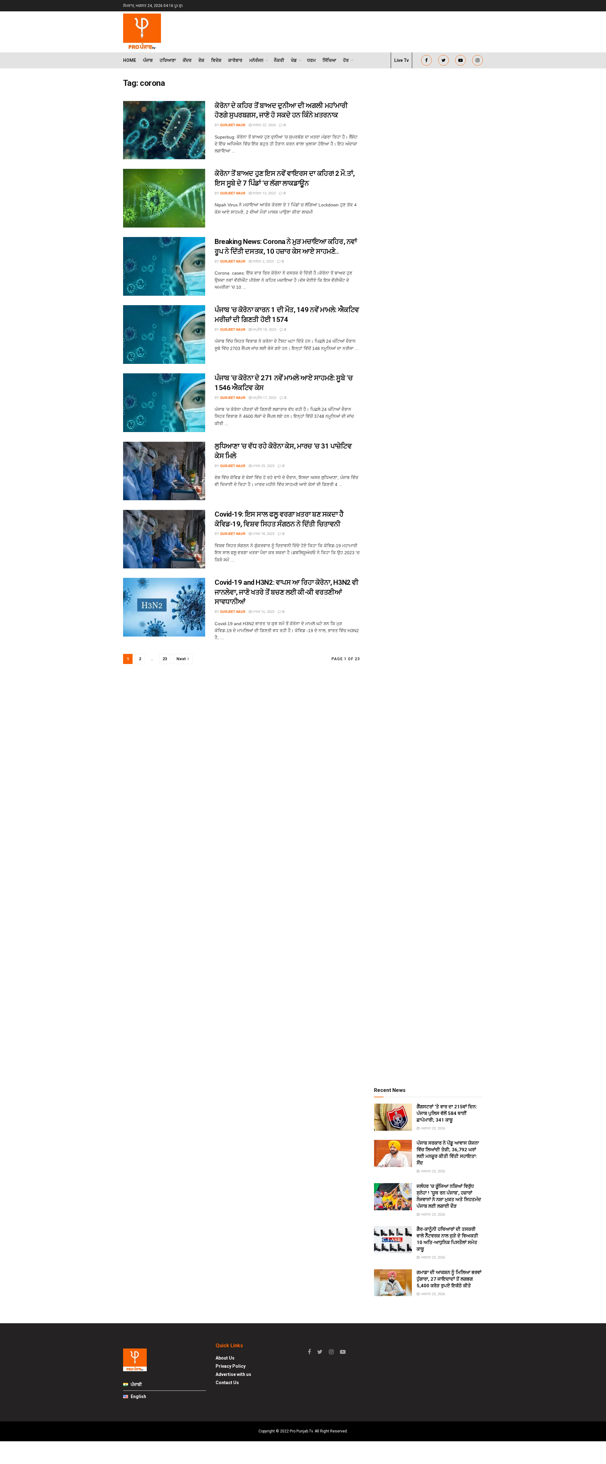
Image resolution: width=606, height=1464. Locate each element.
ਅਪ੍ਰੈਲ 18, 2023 (264, 330)
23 (165, 658)
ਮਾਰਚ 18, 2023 (263, 534)
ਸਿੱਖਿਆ (329, 60)
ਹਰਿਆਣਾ (168, 60)
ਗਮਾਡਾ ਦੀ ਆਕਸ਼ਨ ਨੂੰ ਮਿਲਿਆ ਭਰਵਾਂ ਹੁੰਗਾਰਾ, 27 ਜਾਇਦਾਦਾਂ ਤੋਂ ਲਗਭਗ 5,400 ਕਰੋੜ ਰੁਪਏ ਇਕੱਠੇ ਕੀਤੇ (449, 1279)
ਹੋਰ (346, 60)
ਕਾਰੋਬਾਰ (235, 60)
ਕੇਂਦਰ (187, 60)
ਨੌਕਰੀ (279, 60)
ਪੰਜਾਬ (148, 60)
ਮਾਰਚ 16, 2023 (263, 612)
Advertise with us (233, 1374)
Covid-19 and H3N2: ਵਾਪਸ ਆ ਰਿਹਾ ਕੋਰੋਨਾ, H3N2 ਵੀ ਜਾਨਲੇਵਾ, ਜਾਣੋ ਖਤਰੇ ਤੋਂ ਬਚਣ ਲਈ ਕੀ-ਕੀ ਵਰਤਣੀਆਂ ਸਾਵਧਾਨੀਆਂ (287, 592)
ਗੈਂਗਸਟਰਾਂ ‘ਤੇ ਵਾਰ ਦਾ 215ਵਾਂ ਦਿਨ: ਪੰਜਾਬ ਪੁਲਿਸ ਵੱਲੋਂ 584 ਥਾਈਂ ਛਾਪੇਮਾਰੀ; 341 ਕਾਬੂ (447, 1113)
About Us (225, 1357)
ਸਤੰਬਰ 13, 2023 (264, 193)
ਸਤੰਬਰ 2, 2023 (263, 261)
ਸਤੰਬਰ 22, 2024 (264, 125)
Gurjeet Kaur (232, 125)
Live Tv (401, 60)
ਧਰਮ (311, 60)
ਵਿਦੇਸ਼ (216, 60)
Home (129, 60)
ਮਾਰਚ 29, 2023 (263, 466)
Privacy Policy (231, 1366)
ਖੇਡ (294, 60)
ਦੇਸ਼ (201, 60)
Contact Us (227, 1382)
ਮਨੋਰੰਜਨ (256, 60)
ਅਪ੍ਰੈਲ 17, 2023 (264, 398)
